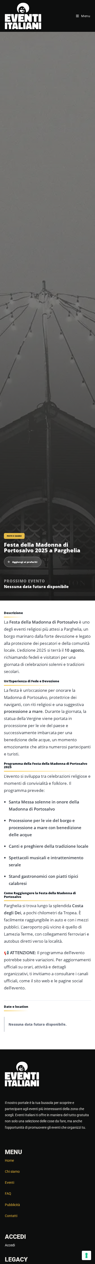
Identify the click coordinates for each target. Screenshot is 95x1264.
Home (9, 1160)
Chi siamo (12, 1171)
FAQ (8, 1193)
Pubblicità (12, 1205)
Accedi (10, 1245)
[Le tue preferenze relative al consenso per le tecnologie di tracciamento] (86, 1255)
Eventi (9, 1182)
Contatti (11, 1216)
